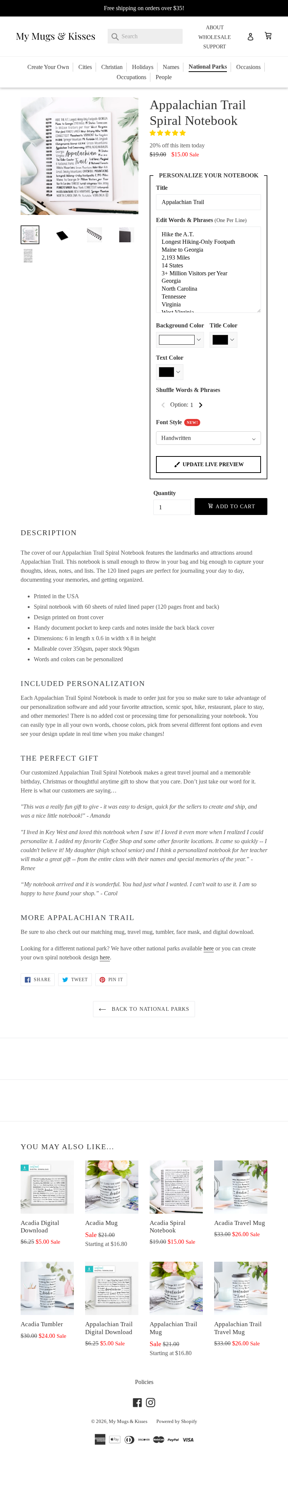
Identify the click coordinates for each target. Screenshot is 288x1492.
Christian (112, 67)
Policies (144, 1382)
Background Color (180, 325)
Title (162, 188)
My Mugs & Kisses (128, 1421)
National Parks (208, 66)
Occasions (248, 67)
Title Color (223, 325)
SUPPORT (214, 47)
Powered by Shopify (176, 1421)
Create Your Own (48, 67)
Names (171, 67)
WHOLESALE (214, 37)
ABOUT (215, 27)
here (209, 948)
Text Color (169, 357)
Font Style (177, 422)
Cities (85, 67)
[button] (168, 133)
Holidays (142, 67)
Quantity (164, 493)
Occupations (131, 77)
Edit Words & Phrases (201, 220)
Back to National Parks (150, 1009)
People (164, 77)
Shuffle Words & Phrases (188, 390)
